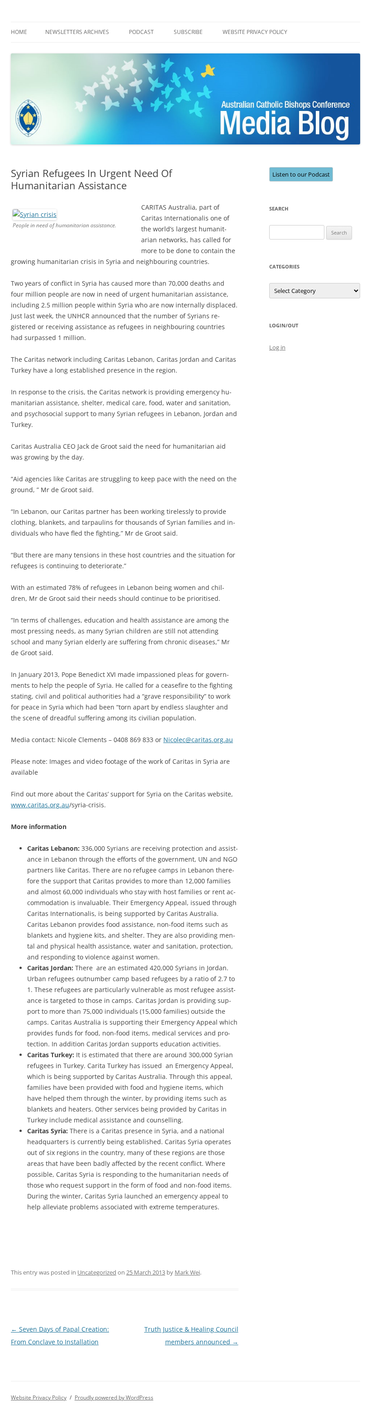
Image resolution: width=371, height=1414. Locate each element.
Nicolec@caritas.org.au (198, 739)
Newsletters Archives (77, 32)
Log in (277, 347)
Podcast (141, 32)
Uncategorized (96, 1272)
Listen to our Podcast (301, 174)
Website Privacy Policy (255, 32)
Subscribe (188, 32)
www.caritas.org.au (40, 804)
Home (19, 32)
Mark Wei (187, 1272)
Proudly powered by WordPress (114, 1397)
